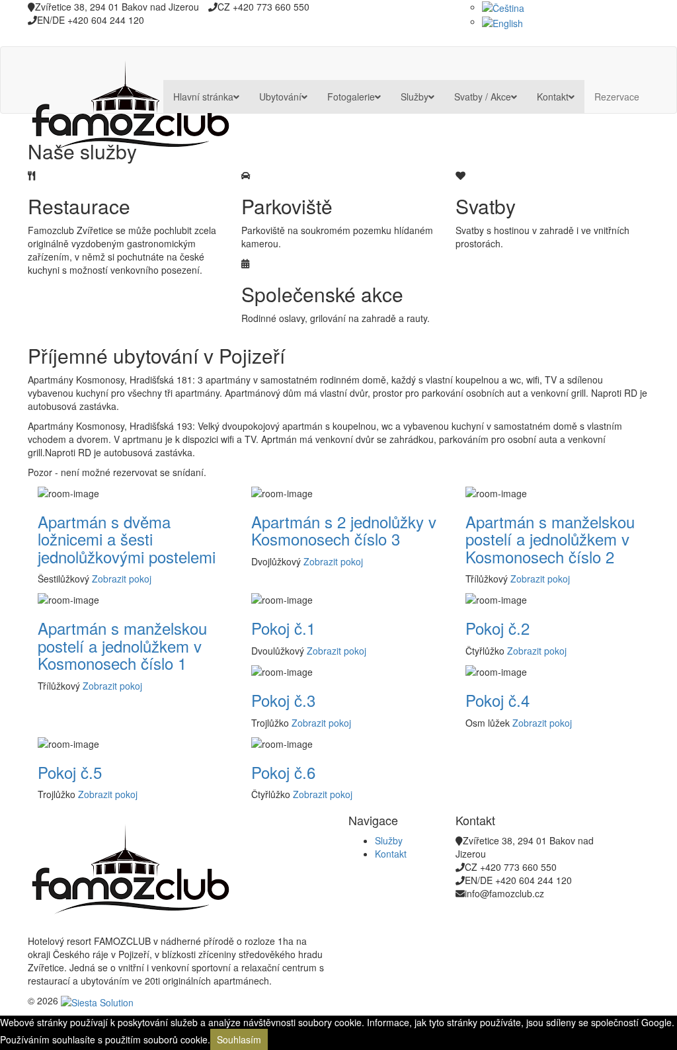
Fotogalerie (351, 96)
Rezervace (616, 96)
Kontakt (553, 96)
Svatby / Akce (482, 96)
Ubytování (280, 96)
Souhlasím (239, 1039)
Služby (414, 96)
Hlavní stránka (203, 96)
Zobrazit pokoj (121, 578)
